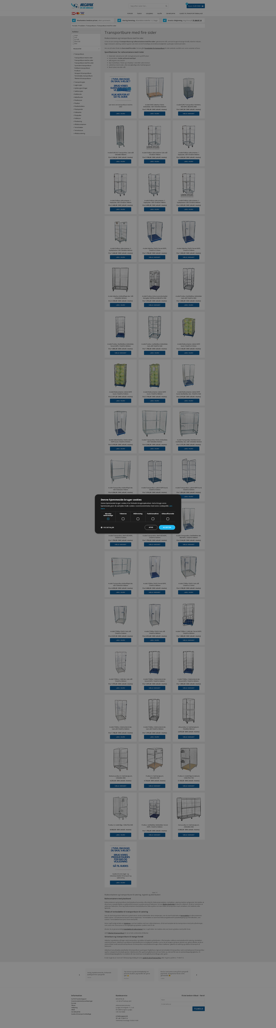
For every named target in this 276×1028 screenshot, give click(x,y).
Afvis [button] (151, 527)
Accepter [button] (167, 527)
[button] (107, 527)
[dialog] (138, 514)
